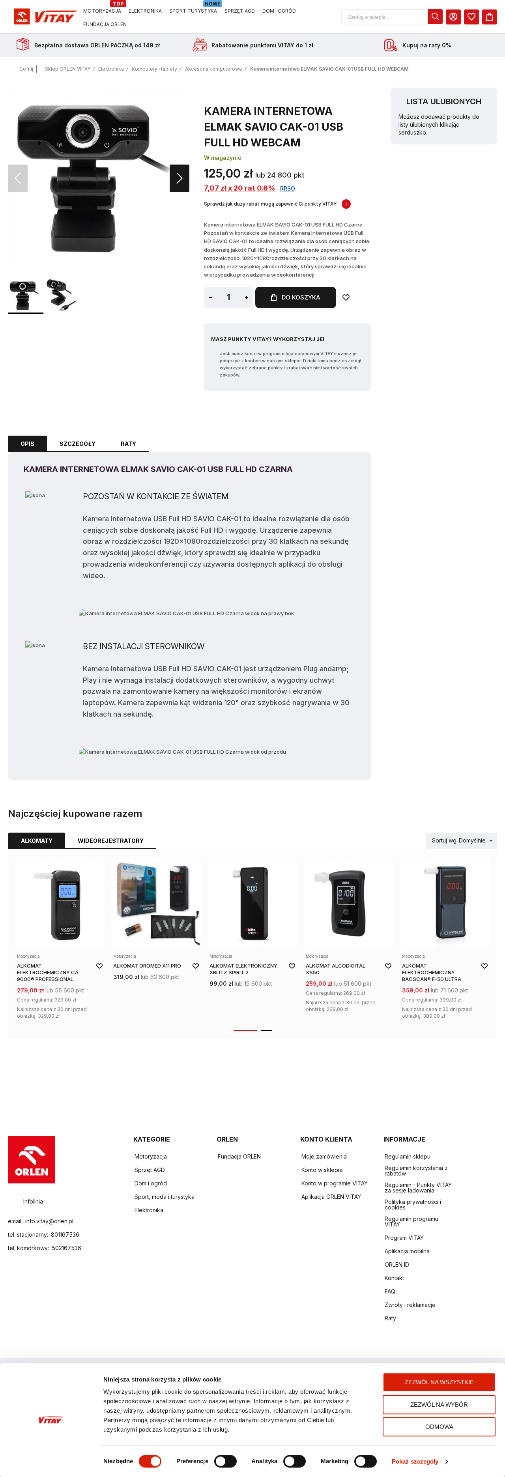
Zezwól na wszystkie (439, 1382)
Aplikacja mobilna (407, 1251)
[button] (392, 16)
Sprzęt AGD (150, 1169)
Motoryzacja (151, 1156)
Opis (27, 443)
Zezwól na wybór (439, 1404)
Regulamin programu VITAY (411, 1221)
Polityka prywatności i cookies (413, 1204)
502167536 (66, 1248)
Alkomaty (36, 840)
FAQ (390, 1291)
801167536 (65, 1234)
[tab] (27, 444)
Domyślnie (472, 841)
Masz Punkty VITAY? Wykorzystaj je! (267, 339)
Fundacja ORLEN (239, 1156)
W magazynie (222, 157)
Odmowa (439, 1426)
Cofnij (26, 69)
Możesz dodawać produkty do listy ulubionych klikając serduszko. (438, 124)
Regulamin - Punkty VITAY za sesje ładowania (418, 1187)
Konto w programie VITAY (334, 1183)
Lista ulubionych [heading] (443, 101)
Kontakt (394, 1278)
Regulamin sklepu (407, 1156)
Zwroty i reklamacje (410, 1304)
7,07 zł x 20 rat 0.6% (239, 188)
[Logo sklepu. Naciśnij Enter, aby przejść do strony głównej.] (44, 16)
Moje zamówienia (324, 1156)
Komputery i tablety (154, 69)
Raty (128, 443)
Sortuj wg (444, 841)
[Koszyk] (489, 16)
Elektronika (111, 69)
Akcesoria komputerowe (213, 69)
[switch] (225, 1462)
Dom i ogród (151, 1183)
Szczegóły (77, 443)
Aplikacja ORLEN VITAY (331, 1196)
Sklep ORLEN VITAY (67, 69)
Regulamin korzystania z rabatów (416, 1170)
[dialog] (471, 16)
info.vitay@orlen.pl (49, 1221)
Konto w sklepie (322, 1169)
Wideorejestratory (111, 840)
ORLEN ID (397, 1264)
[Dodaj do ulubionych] (346, 297)
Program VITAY (404, 1237)
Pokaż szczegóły (415, 1461)
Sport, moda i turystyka (165, 1196)
